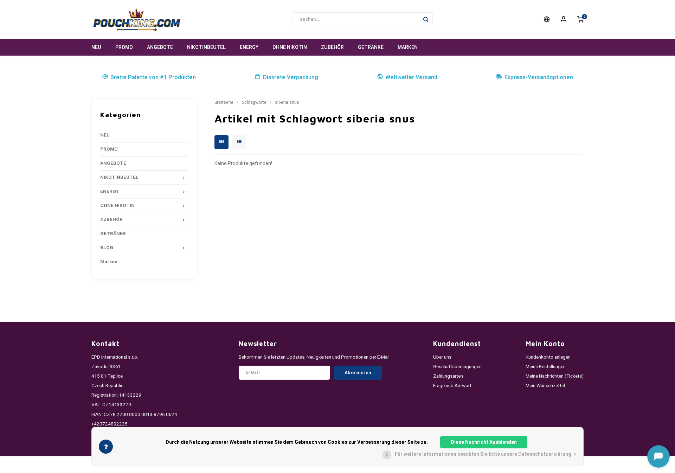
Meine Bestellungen (546, 366)
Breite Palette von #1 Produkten (153, 77)
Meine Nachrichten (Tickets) (555, 376)
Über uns (442, 357)
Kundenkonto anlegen (548, 357)
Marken (408, 47)
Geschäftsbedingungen (457, 366)
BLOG (106, 247)
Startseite (223, 102)
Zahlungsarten (448, 376)
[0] (580, 19)
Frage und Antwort (452, 385)
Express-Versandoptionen (538, 77)
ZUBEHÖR (332, 47)
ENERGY (249, 47)
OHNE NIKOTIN (289, 47)
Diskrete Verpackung (290, 77)
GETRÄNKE (371, 47)
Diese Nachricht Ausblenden (484, 442)
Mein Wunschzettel (545, 385)
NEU (96, 47)
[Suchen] (426, 19)
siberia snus (287, 102)
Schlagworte (254, 102)
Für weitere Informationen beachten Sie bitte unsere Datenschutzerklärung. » (485, 454)
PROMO (124, 47)
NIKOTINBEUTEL (206, 47)
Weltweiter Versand (411, 77)
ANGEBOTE (160, 47)
